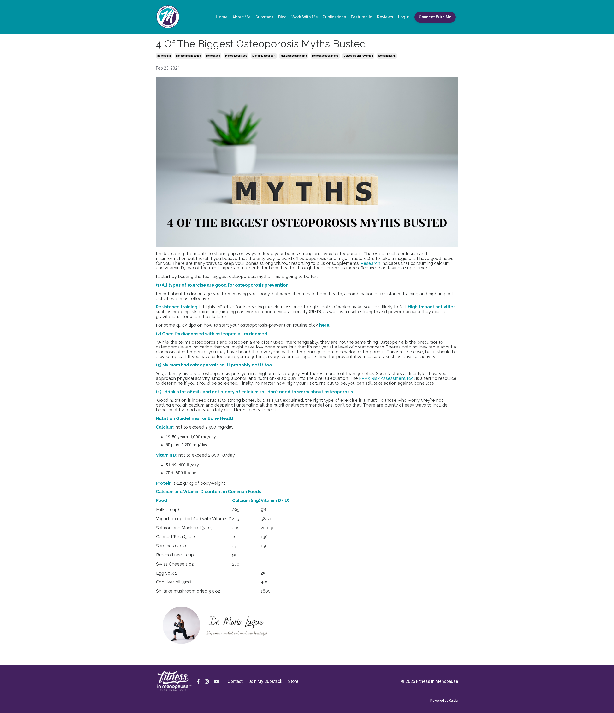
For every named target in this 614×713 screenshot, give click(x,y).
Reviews (385, 16)
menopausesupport (263, 55)
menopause (213, 55)
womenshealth (387, 55)
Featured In (361, 16)
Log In (404, 16)
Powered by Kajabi (444, 700)
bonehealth (164, 55)
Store (293, 681)
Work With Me (304, 16)
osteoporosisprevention (358, 55)
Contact (235, 681)
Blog (282, 16)
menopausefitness (236, 55)
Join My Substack (265, 681)
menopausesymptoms (294, 55)
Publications (334, 16)
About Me (241, 16)
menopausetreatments (325, 55)
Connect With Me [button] (435, 17)
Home (222, 16)
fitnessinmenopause (188, 55)
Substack (264, 16)
